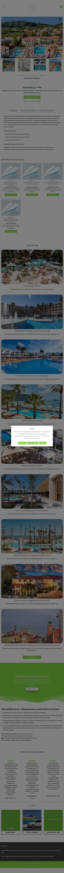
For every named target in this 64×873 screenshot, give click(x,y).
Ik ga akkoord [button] (22, 443)
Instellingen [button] (42, 443)
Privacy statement (32, 443)
